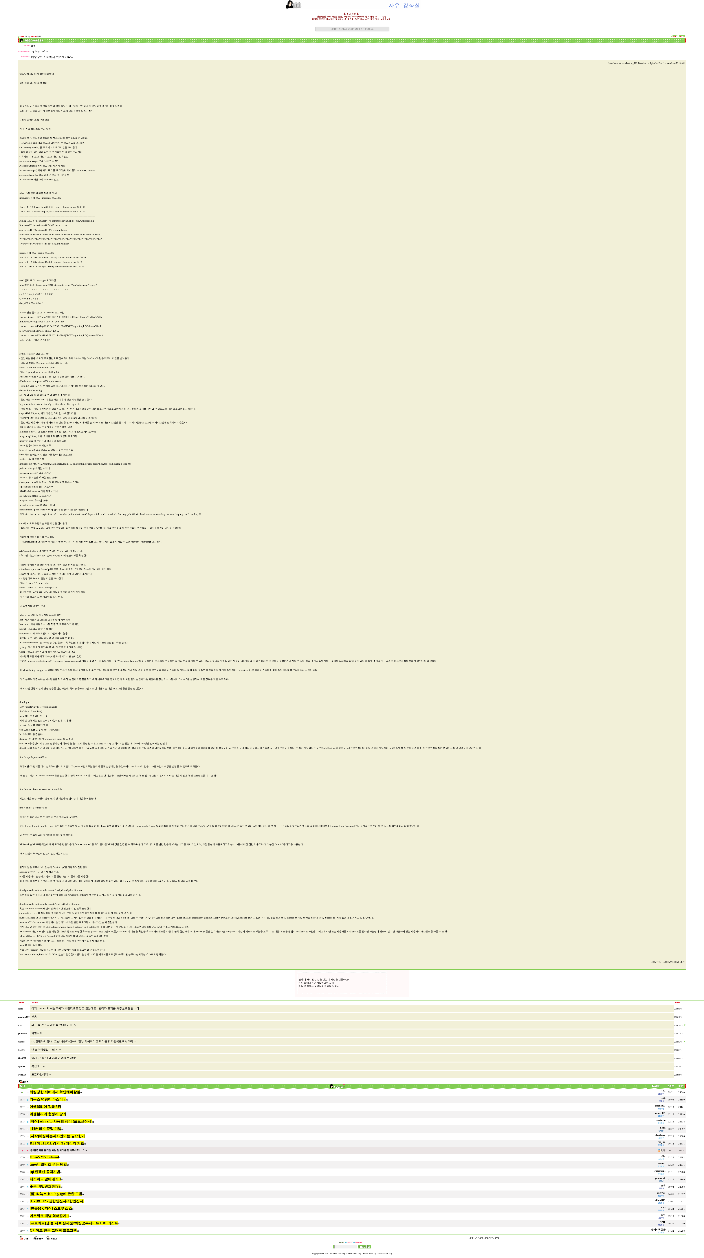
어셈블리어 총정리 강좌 (48, 1114)
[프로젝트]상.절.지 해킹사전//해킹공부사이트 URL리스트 (74, 1223)
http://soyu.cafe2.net (39, 51)
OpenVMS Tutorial (44, 1157)
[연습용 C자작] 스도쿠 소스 (51, 1208)
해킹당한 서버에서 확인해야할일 (55, 1092)
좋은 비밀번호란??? (45, 1186)
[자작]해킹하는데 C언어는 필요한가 (57, 1136)
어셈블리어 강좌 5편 (45, 1107)
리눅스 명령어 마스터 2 (48, 1099)
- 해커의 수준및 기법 (45, 1129)
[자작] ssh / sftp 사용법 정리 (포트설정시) (61, 1121)
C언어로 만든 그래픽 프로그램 (53, 1230)
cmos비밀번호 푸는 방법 (48, 1164)
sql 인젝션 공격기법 (45, 1172)
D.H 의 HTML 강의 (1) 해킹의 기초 (57, 1143)
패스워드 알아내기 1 (45, 1179)
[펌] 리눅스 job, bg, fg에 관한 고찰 (56, 1194)
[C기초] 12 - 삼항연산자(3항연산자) (57, 1201)
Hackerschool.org (353, 1253)
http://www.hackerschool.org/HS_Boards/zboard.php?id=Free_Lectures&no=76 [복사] (646, 63)
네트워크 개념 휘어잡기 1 (49, 1216)
